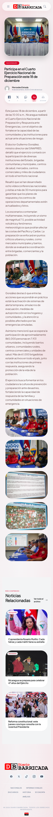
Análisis (26, 796)
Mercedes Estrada (20, 87)
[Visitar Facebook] (11, 776)
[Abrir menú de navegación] (8, 6)
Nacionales (16, 788)
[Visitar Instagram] (34, 776)
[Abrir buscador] (44, 6)
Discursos (13, 792)
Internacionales (34, 788)
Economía (40, 792)
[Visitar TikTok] (26, 776)
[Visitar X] (19, 776)
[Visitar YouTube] (41, 776)
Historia (27, 792)
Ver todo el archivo (38, 600)
